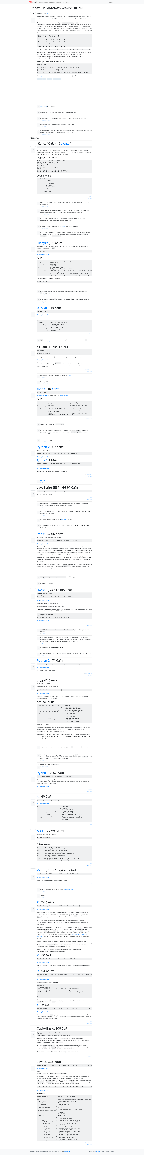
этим (48, 13)
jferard (90, 623)
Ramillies (90, 571)
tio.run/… (69, 375)
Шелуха (42, 243)
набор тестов (63, 395)
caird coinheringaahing (46, 108)
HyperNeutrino (45, 206)
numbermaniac (89, 1054)
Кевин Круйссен (88, 1142)
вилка (65, 143)
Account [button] (110, 2)
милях (43, 237)
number (44, 79)
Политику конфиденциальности (51, 1153)
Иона (43, 750)
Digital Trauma (45, 383)
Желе (41, 389)
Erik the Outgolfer (45, 214)
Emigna (90, 333)
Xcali (91, 883)
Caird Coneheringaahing (87, 79)
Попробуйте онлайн (43, 360)
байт (55, 389)
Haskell (42, 590)
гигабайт (90, 789)
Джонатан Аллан (88, 418)
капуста (90, 741)
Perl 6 (41, 534)
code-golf (39, 79)
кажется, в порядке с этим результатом (60, 382)
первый (63, 519)
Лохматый (44, 528)
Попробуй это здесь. (43, 1068)
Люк (43, 507)
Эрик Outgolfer (45, 228)
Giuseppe (90, 1021)
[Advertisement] (64, 92)
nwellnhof (44, 578)
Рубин (41, 773)
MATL (41, 831)
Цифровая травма (88, 369)
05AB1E (42, 308)
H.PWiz (90, 285)
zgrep (91, 824)
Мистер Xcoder (88, 673)
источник (90, 80)
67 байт (42, 480)
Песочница (43, 106)
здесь (63, 226)
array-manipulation (57, 79)
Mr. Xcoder (44, 126)
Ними (43, 655)
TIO (89, 653)
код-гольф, (42, 76)
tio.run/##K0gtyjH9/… (69, 889)
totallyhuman (89, 474)
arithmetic (49, 79)
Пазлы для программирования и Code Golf (52, 2)
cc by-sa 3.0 (99, 1151)
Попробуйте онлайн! (43, 254)
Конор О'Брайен (45, 766)
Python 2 (43, 447)
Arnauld (90, 497)
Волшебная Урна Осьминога (48, 341)
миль (91, 196)
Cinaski (90, 863)
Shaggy (43, 377)
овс (42, 482)
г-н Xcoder (44, 114)
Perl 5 (41, 870)
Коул (43, 760)
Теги (67, 2)
